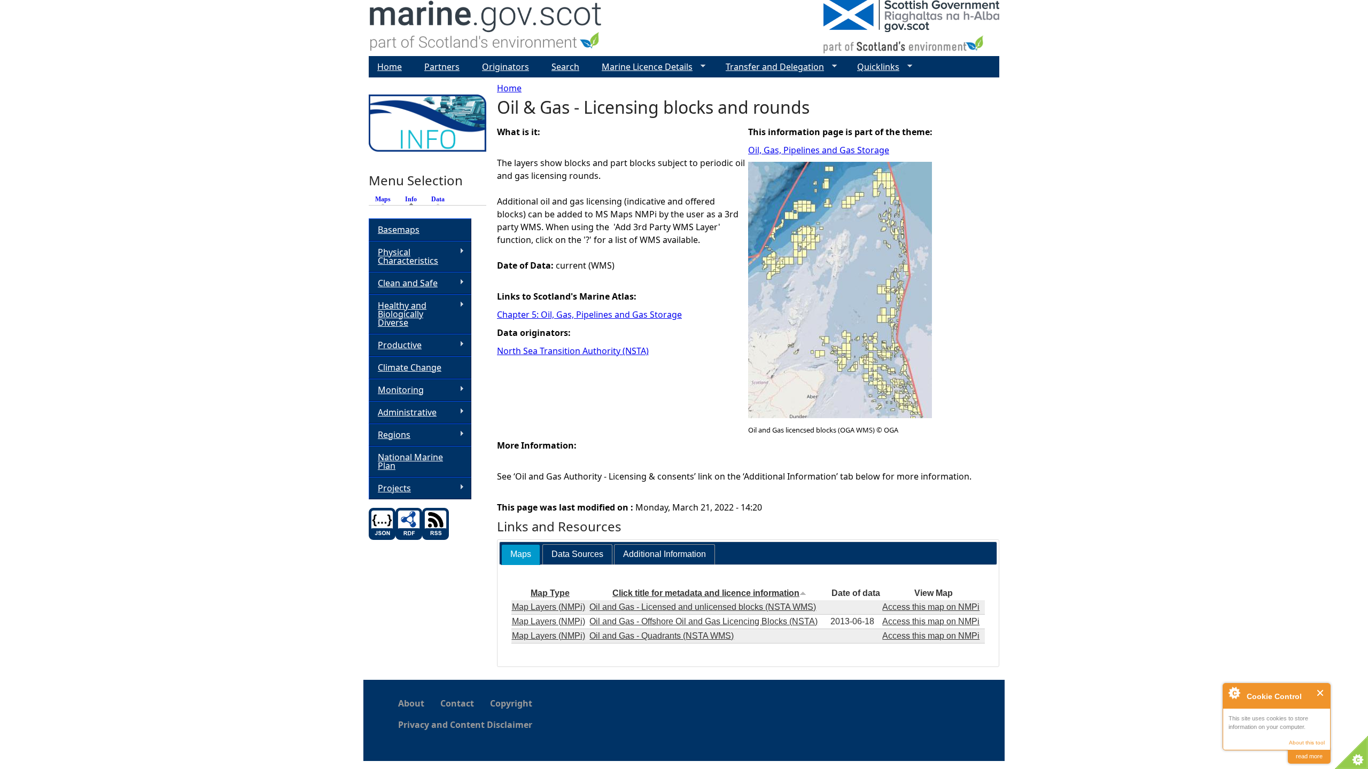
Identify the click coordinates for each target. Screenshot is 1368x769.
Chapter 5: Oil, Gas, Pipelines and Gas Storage (589, 314)
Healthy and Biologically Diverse (397, 314)
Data (438, 199)
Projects (390, 488)
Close (1320, 692)
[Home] (486, 28)
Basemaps (398, 230)
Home (509, 88)
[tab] (520, 554)
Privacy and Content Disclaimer (465, 725)
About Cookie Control (1234, 693)
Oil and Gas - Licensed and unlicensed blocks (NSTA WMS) (702, 606)
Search (565, 67)
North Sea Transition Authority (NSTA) (573, 351)
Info (413, 199)
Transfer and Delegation (770, 67)
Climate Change (409, 367)
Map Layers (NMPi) (548, 606)
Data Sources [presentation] (577, 554)
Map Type (550, 593)
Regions (389, 435)
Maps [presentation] (520, 554)
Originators (505, 67)
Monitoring (396, 390)
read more (1309, 756)
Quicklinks (874, 67)
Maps (383, 199)
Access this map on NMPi (931, 606)
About (411, 703)
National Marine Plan (410, 461)
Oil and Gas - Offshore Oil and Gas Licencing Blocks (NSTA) (703, 621)
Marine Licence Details (643, 67)
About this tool (1307, 743)
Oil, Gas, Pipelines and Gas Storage (818, 150)
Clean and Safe (403, 283)
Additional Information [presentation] (664, 554)
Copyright (511, 703)
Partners (442, 67)
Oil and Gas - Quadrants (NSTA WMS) (661, 635)
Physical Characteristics (403, 256)
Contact (457, 703)
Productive (395, 345)
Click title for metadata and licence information (705, 593)
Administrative (403, 412)
